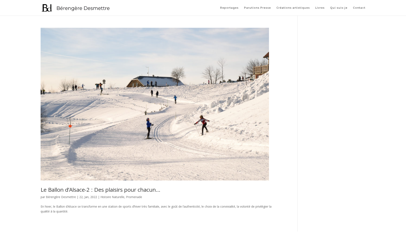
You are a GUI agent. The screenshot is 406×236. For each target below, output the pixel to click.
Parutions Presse (257, 7)
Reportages (229, 7)
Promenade (134, 197)
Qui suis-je (338, 7)
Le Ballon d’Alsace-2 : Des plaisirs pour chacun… (100, 189)
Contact (359, 7)
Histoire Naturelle (112, 197)
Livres (320, 7)
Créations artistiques (293, 7)
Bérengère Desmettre (61, 197)
